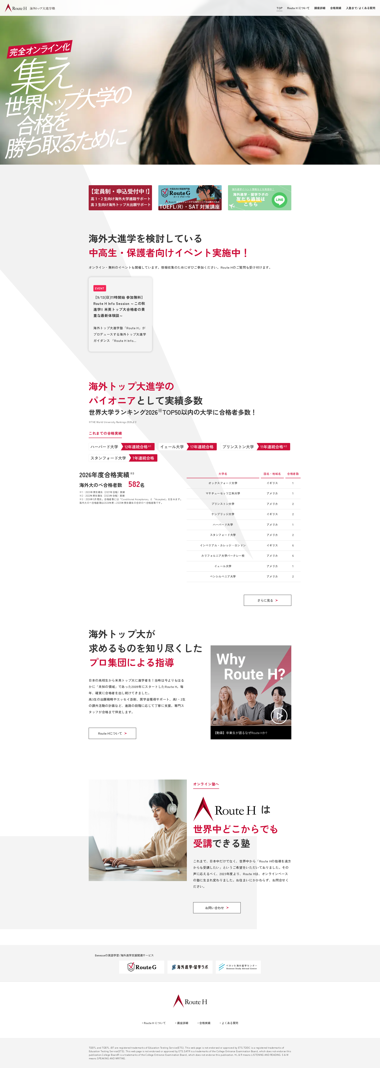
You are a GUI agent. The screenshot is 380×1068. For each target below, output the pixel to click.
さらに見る (265, 600)
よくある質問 (230, 1023)
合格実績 (335, 8)
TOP (279, 8)
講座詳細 (319, 8)
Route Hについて (110, 733)
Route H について (298, 8)
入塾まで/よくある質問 (360, 8)
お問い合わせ (214, 907)
